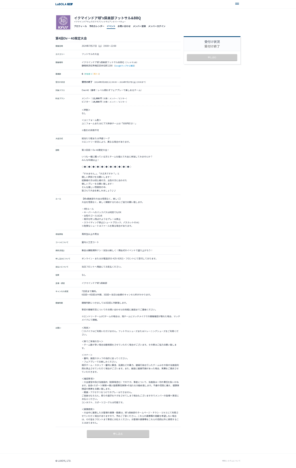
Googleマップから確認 (124, 65)
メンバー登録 (139, 26)
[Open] (237, 3)
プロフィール (80, 26)
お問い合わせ (124, 26)
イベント (111, 26)
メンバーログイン (156, 26)
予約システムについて (231, 461)
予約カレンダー (96, 26)
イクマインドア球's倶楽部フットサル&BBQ (107, 17)
